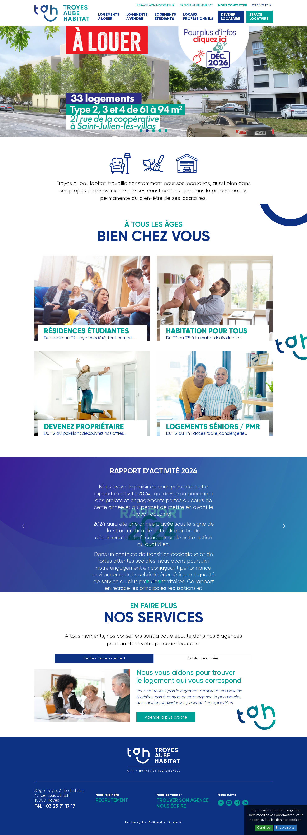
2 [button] (147, 131)
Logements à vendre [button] (136, 17)
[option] (153, 81)
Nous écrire (171, 806)
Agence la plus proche (166, 717)
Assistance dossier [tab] (202, 658)
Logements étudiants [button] (165, 17)
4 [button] (160, 131)
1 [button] (141, 131)
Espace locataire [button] (258, 17)
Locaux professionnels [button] (198, 17)
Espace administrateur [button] (155, 5)
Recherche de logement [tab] (104, 658)
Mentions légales (135, 822)
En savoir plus (285, 827)
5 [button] (166, 131)
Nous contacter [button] (232, 5)
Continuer (264, 827)
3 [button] (153, 131)
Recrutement (112, 800)
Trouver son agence (183, 800)
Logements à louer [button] (108, 17)
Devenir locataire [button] (230, 17)
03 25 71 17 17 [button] (261, 5)
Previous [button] (23, 525)
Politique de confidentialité (165, 822)
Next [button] (284, 525)
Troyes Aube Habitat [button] (196, 5)
